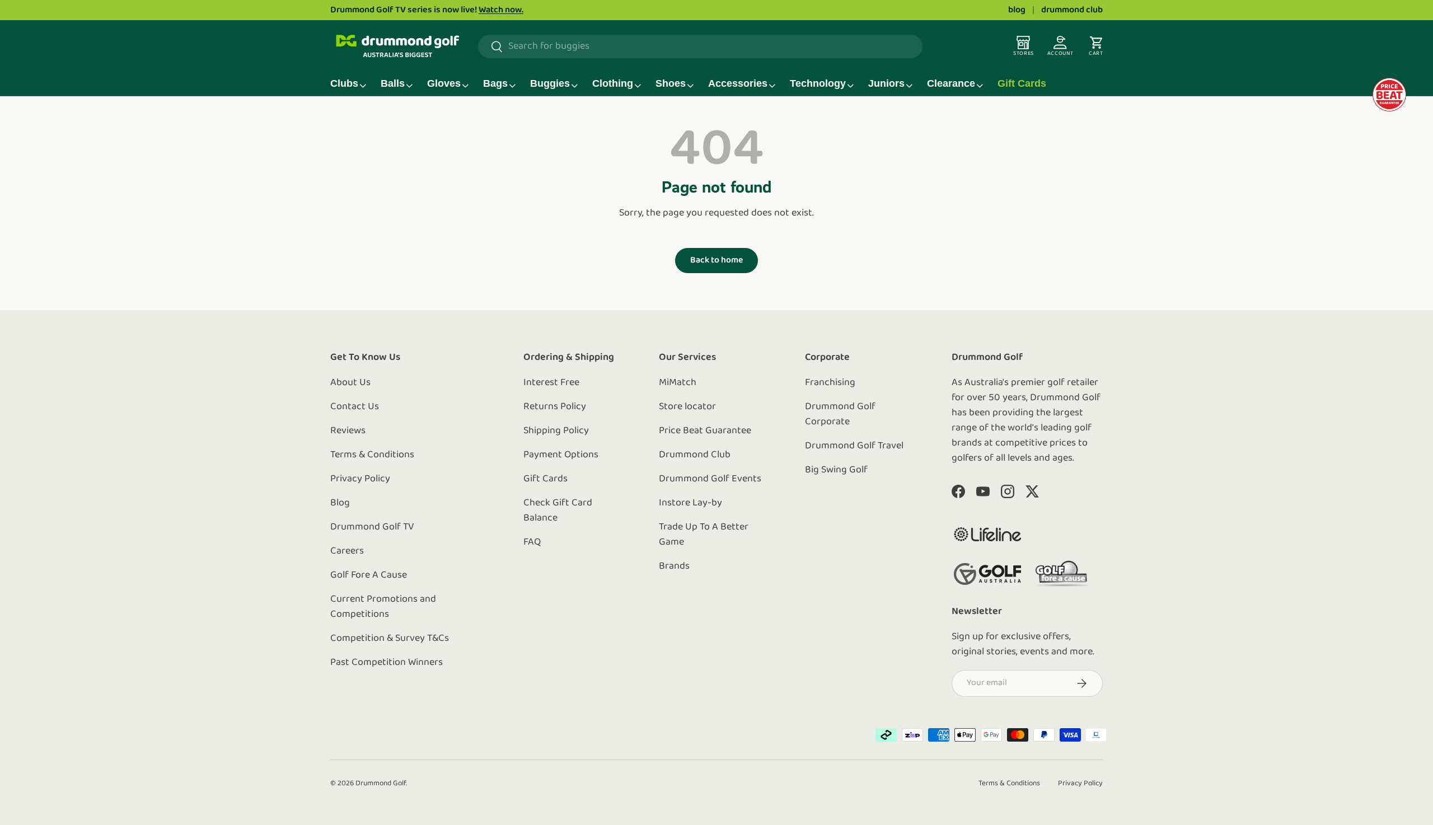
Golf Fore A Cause (368, 575)
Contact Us (354, 407)
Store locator (687, 407)
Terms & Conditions (372, 455)
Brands (674, 566)
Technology (818, 83)
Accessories (737, 83)
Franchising (830, 383)
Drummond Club (694, 455)
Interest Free (551, 383)
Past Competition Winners (386, 663)
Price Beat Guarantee (705, 431)
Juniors (886, 83)
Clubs (344, 83)
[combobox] (700, 46)
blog (1016, 10)
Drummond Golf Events (710, 479)
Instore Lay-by (690, 503)
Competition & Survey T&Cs (389, 639)
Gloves (444, 83)
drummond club (1072, 10)
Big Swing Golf (836, 470)
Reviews (348, 431)
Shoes (670, 83)
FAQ (532, 542)
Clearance (951, 83)
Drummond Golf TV (372, 527)
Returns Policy (554, 407)
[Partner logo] (987, 534)
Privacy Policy (360, 479)
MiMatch (677, 383)
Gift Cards (1022, 83)
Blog (340, 503)
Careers (347, 551)
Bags (495, 83)
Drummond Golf (380, 783)
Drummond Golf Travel (854, 446)
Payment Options (560, 455)
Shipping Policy (556, 431)
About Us (350, 383)
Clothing (612, 83)
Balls (393, 83)
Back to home (716, 260)
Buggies (550, 83)
